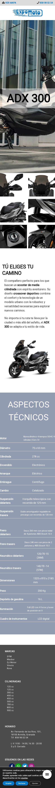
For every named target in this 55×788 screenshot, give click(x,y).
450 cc (10, 698)
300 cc (10, 692)
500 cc (10, 701)
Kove (9, 668)
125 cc (10, 687)
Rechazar (21, 783)
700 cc (10, 704)
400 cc (10, 695)
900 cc (10, 710)
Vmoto (10, 665)
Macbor (11, 659)
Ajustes (35, 783)
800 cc (10, 707)
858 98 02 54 (46, 2)
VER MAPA (10, 2)
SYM (9, 656)
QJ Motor (11, 662)
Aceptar (9, 783)
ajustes (24, 778)
